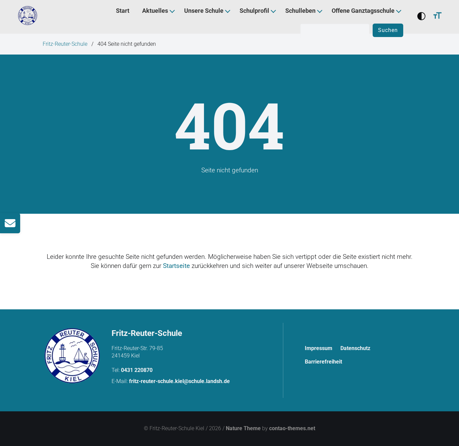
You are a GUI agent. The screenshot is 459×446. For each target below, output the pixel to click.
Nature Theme (243, 428)
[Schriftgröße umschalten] (437, 16)
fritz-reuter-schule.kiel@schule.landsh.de (179, 381)
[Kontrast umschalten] (421, 16)
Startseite (176, 266)
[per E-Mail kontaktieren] (10, 223)
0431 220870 (137, 370)
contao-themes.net (292, 428)
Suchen (388, 30)
